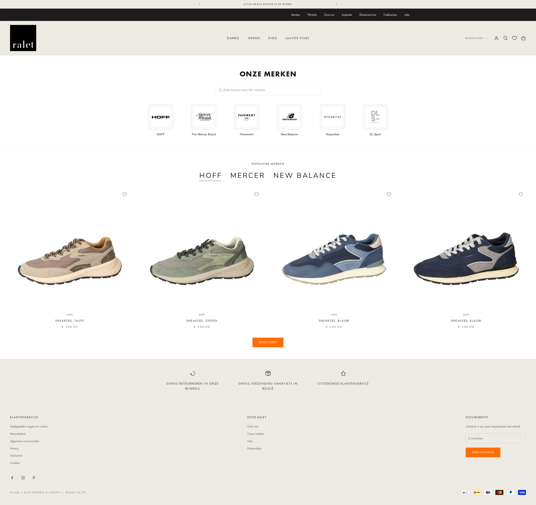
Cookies (15, 463)
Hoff (210, 175)
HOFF (70, 314)
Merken (295, 15)
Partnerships (254, 448)
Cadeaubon (390, 15)
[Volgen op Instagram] (23, 478)
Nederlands (474, 38)
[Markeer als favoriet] (125, 194)
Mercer (247, 175)
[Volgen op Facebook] (12, 478)
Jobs (407, 15)
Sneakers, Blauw (334, 321)
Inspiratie (347, 15)
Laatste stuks (297, 38)
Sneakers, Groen (202, 321)
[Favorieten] (514, 38)
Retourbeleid (17, 434)
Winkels (312, 15)
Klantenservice (367, 15)
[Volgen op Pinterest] (34, 478)
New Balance (305, 175)
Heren (254, 38)
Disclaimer (16, 455)
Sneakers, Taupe (69, 321)
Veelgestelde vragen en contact (29, 426)
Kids (272, 38)
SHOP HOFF (268, 342)
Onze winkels (255, 434)
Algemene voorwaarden (24, 441)
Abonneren (483, 452)
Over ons (329, 15)
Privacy (14, 448)
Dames (233, 38)
